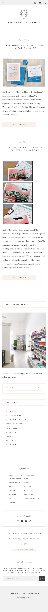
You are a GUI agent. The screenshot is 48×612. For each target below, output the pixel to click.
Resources (28, 494)
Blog (26, 479)
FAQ (10, 498)
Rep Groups (29, 486)
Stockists (28, 482)
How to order (15, 479)
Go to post (18, 125)
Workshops (29, 475)
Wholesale (29, 490)
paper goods (11, 428)
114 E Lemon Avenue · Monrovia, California (24, 541)
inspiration (11, 445)
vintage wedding (14, 415)
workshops (11, 440)
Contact (12, 502)
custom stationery (14, 424)
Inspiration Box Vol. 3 (16, 420)
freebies (10, 436)
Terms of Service (31, 498)
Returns (12, 494)
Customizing (14, 482)
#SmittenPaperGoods (24, 550)
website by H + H (24, 598)
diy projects (11, 432)
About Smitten (15, 475)
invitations (11, 411)
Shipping (13, 490)
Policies (12, 486)
